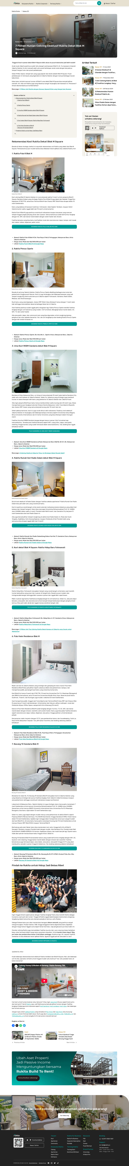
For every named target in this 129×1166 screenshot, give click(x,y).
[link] (102, 128)
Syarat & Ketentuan (33, 1163)
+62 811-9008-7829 (107, 1139)
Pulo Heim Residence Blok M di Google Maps (34, 739)
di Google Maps (33, 860)
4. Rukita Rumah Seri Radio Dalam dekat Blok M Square (32, 115)
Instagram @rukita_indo (55, 1014)
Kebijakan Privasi (42, 1163)
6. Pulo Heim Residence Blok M (25, 125)
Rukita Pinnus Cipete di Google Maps (31, 341)
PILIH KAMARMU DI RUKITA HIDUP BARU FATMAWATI (44, 607)
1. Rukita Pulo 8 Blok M (23, 100)
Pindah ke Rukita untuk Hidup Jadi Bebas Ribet (29, 130)
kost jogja (63, 1006)
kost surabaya (54, 1006)
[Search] (99, 3)
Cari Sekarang (64, 1115)
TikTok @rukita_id (18, 1016)
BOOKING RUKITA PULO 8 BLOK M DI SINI (44, 227)
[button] (109, 3)
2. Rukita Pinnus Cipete (23, 105)
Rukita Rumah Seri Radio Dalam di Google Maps (35, 542)
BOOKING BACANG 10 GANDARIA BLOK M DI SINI (44, 848)
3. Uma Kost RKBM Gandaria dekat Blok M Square (30, 110)
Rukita (29, 1004)
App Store (59, 1012)
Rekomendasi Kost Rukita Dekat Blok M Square (29, 98)
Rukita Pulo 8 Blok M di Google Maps (31, 244)
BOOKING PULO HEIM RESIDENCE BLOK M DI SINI (44, 727)
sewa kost (54, 1002)
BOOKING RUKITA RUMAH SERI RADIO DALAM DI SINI (44, 525)
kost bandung (44, 1006)
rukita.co (15, 1014)
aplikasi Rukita (30, 1012)
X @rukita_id (68, 1014)
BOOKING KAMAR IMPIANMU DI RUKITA (44, 941)
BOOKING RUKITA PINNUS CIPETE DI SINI (44, 324)
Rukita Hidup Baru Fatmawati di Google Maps (34, 624)
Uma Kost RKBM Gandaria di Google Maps (33, 448)
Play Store (49, 1012)
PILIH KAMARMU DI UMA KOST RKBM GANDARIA (44, 431)
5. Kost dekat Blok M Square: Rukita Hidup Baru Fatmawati (33, 120)
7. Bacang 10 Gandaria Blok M (25, 127)
